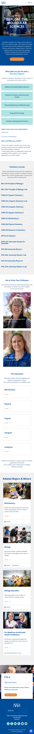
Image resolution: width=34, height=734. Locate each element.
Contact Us (17, 719)
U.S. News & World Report (8, 136)
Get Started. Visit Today (17, 59)
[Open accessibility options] (31, 731)
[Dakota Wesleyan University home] (3, 3)
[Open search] (26, 3)
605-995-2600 (17, 717)
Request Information (11, 694)
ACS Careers (4, 132)
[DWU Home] (17, 705)
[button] (17, 310)
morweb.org (20, 731)
